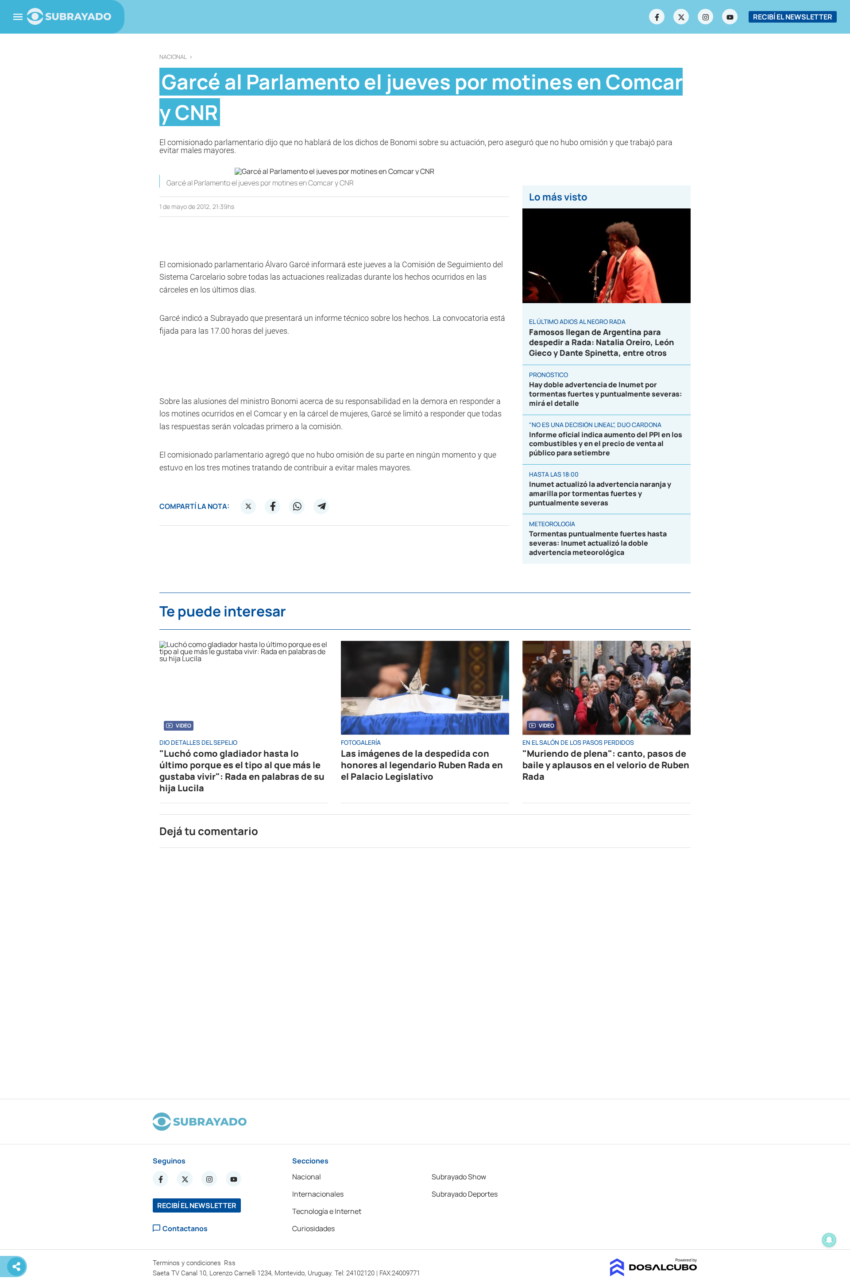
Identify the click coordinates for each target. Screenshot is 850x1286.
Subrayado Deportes (465, 1194)
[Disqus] (425, 969)
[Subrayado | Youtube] (730, 17)
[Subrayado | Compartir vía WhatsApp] (297, 506)
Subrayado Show (459, 1177)
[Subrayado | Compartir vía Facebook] (272, 506)
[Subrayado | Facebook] (657, 17)
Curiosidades (313, 1228)
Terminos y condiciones (188, 1263)
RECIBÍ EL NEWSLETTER (792, 17)
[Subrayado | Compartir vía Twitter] (248, 506)
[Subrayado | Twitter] (681, 17)
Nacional (173, 57)
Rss (230, 1263)
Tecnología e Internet (326, 1211)
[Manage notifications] (829, 1240)
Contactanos (185, 1228)
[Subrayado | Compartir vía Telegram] (321, 506)
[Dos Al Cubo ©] (653, 1273)
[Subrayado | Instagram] (705, 17)
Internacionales (318, 1194)
